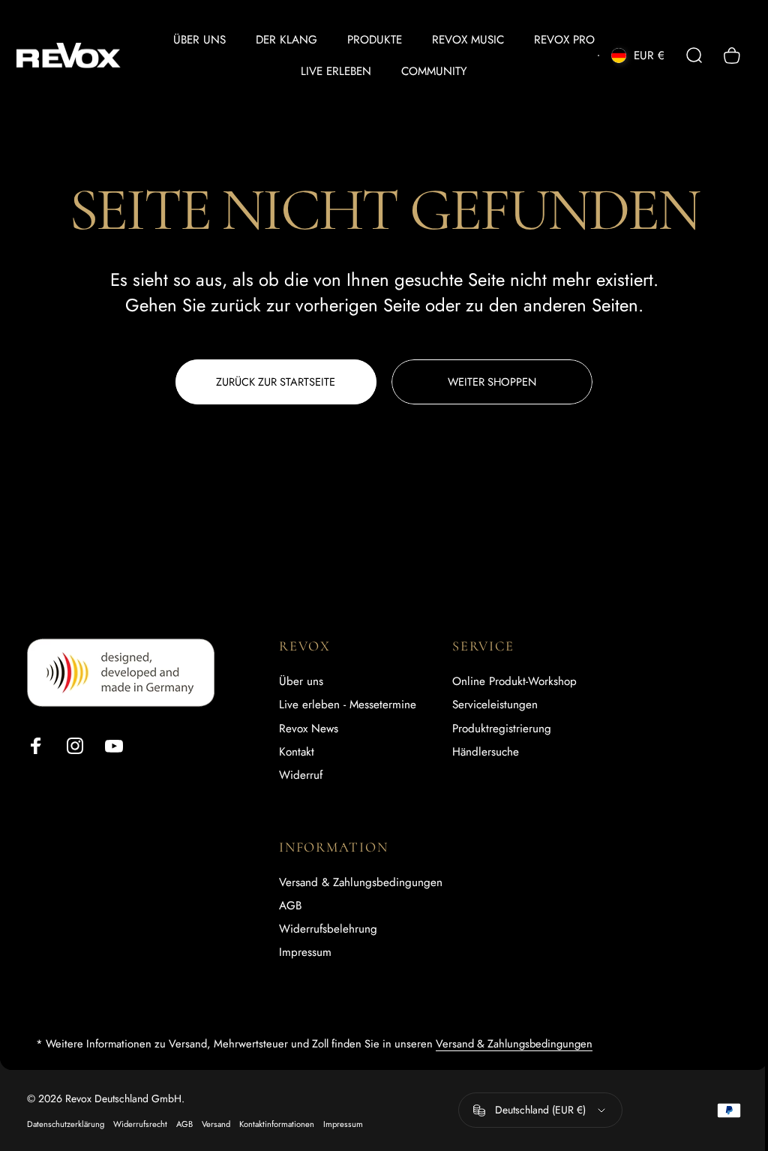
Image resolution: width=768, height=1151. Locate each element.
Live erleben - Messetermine (347, 705)
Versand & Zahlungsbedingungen (360, 883)
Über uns (301, 682)
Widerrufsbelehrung (328, 929)
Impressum (305, 952)
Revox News (308, 729)
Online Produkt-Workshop (514, 682)
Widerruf (300, 775)
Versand (216, 1124)
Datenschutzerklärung (65, 1124)
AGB (290, 906)
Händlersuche (485, 752)
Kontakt (296, 752)
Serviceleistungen (495, 705)
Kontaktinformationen (276, 1124)
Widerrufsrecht (140, 1124)
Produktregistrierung (501, 729)
